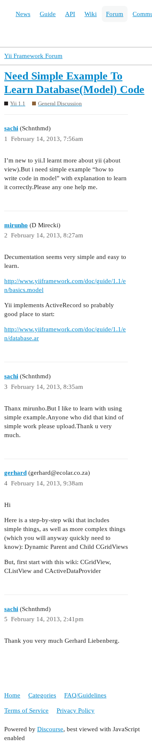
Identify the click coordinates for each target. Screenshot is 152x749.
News (23, 14)
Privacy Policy (76, 710)
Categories (42, 695)
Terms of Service (26, 710)
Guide (48, 14)
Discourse (50, 729)
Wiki (90, 14)
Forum (114, 14)
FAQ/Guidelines (85, 695)
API (70, 14)
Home (12, 695)
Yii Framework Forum (33, 55)
